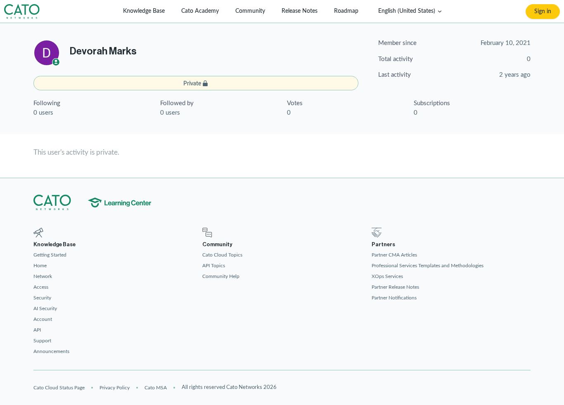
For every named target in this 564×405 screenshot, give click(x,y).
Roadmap (346, 11)
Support (42, 340)
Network (42, 276)
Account (42, 319)
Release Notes (300, 11)
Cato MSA (156, 387)
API (37, 329)
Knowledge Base (144, 11)
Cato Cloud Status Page (59, 387)
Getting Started (49, 254)
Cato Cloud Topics (222, 254)
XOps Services (387, 276)
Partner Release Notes (395, 287)
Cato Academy (200, 11)
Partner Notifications (394, 297)
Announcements (51, 351)
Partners (383, 244)
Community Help (220, 276)
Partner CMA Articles (394, 254)
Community (250, 11)
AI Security (45, 308)
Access (40, 287)
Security (42, 297)
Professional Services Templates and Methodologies (427, 265)
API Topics (213, 265)
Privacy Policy (115, 387)
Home (40, 265)
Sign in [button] (542, 11)
